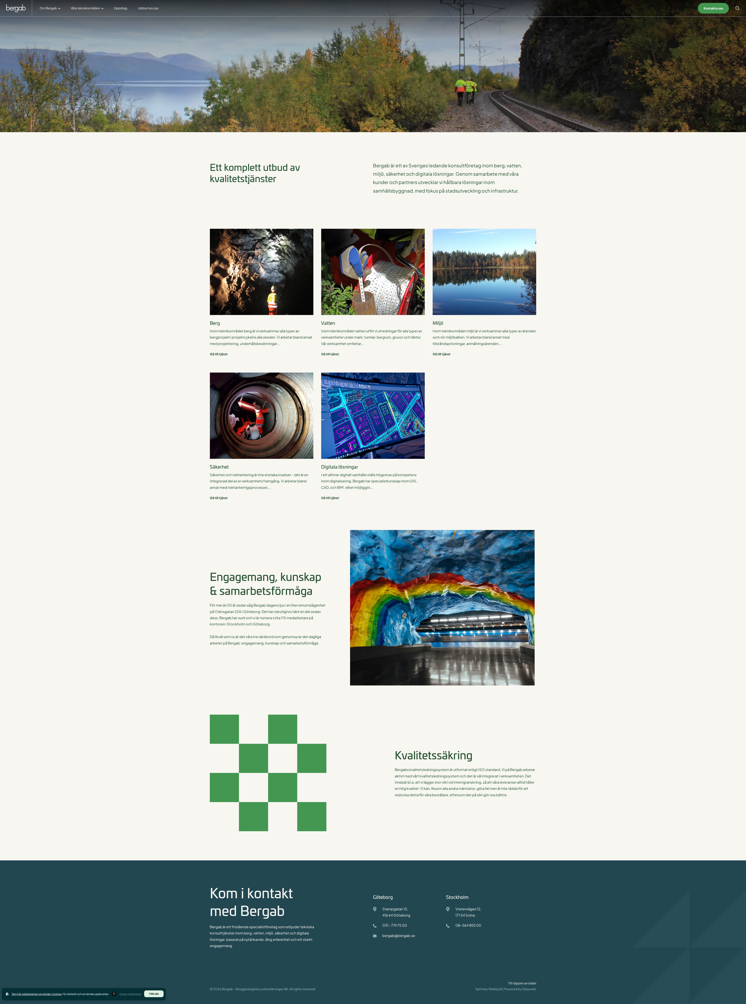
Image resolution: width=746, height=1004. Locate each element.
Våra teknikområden (85, 8)
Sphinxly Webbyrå (488, 989)
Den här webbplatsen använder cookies (37, 994)
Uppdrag (120, 8)
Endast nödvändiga (130, 994)
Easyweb (529, 989)
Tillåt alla (154, 993)
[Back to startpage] (16, 8)
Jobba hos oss (148, 8)
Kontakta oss (713, 8)
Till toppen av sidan (522, 983)
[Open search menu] (737, 8)
